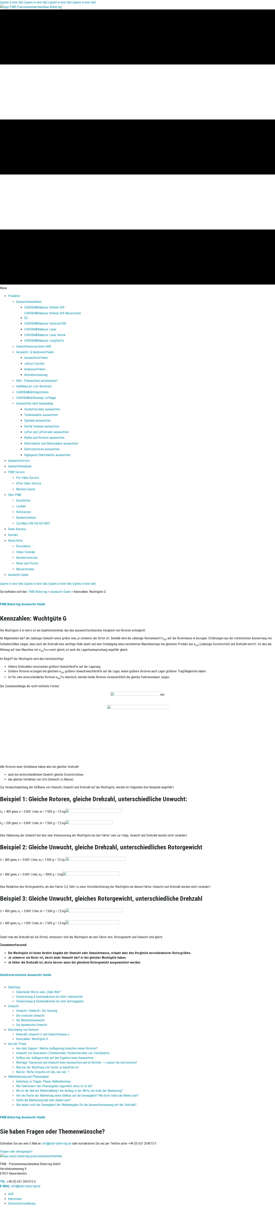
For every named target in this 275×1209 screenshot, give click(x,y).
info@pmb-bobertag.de (56, 1143)
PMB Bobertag (37, 592)
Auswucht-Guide (60, 592)
